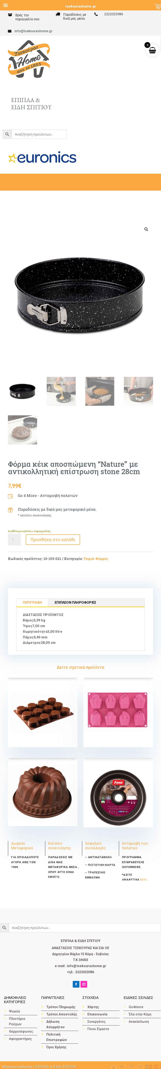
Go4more (136, 1007)
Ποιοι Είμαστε (98, 1029)
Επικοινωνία (97, 1014)
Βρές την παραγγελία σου (27, 17)
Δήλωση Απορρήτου (55, 1024)
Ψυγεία (14, 1011)
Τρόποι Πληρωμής (60, 1007)
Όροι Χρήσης (56, 1047)
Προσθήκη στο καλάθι (52, 539)
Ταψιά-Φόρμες (96, 558)
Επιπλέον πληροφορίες (75, 602)
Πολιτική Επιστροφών (56, 1037)
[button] (146, 229)
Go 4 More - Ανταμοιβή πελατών (48, 495)
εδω (142, 879)
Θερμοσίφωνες (21, 1031)
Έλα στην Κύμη (140, 1014)
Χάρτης (93, 1007)
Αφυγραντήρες (20, 1039)
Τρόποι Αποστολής (61, 1014)
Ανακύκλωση (139, 1022)
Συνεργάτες (96, 1022)
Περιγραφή (32, 602)
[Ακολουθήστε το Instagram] (83, 984)
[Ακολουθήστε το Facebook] (76, 984)
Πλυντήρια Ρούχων (17, 1021)
